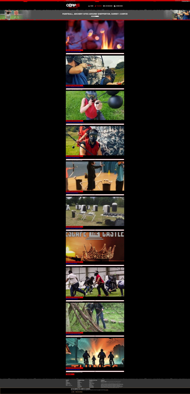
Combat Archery (91, 383)
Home (91, 6)
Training (99, 6)
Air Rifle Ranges (91, 386)
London (78, 381)
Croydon (78, 385)
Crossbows (91, 385)
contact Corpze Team (70, 0)
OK (73, 391)
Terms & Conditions (69, 385)
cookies (106, 389)
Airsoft (90, 382)
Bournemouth (79, 382)
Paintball (90, 381)
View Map (69, 374)
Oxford (78, 383)
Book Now (73, 50)
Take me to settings (78, 391)
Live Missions (108, 6)
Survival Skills (91, 387)
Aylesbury (79, 384)
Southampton (79, 386)
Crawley (78, 387)
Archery (90, 384)
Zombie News (119, 6)
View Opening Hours (177, 0)
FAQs (66, 384)
